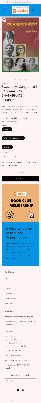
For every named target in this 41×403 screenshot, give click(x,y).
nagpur (34, 162)
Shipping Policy (10, 298)
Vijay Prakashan (13, 165)
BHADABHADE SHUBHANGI (12, 162)
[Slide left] (15, 79)
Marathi (7, 129)
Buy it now (20, 179)
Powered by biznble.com (27, 400)
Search (7, 278)
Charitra (7, 147)
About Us (8, 283)
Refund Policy (10, 293)
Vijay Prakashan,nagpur (13, 138)
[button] (2, 10)
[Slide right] (25, 79)
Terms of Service (11, 304)
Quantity (4, 152)
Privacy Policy (9, 288)
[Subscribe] (33, 381)
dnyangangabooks (16, 400)
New (3, 165)
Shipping (4, 121)
